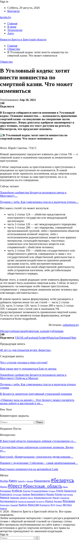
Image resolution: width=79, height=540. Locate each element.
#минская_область (18, 497)
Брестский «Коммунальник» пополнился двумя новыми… (36, 456)
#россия (33, 504)
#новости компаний (26, 501)
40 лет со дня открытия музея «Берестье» (25, 350)
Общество (6, 61)
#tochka (4, 481)
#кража (50, 494)
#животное (70, 490)
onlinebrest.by (71, 324)
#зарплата (6, 494)
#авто (13, 481)
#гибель (17, 490)
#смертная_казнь (36, 331)
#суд (50, 331)
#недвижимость (8, 501)
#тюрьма (58, 331)
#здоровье (17, 494)
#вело (65, 487)
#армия (30, 481)
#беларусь (6, 331)
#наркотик (64, 498)
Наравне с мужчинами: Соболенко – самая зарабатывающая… (39, 462)
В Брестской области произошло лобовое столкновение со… (38, 441)
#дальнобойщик (39, 490)
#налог (56, 497)
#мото (30, 498)
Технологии (14, 30)
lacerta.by (5, 17)
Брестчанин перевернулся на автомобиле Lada (29, 469)
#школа (3, 508)
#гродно (26, 491)
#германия (5, 490)
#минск (4, 497)
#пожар (58, 501)
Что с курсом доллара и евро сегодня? (24, 362)
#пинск (49, 501)
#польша (69, 501)
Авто (10, 33)
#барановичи (42, 480)
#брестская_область (42, 485)
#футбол (67, 504)
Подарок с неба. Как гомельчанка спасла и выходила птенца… (39, 202)
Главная (12, 23)
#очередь (40, 501)
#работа (23, 505)
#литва (58, 494)
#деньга (52, 491)
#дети (59, 490)
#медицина (68, 494)
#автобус (22, 481)
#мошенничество (43, 497)
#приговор (19, 331)
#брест (15, 486)
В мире (11, 26)
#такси (59, 505)
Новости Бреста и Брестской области (23, 39)
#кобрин (26, 494)
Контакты (13, 11)
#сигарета (45, 505)
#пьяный (14, 505)
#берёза (3, 486)
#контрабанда (38, 494)
